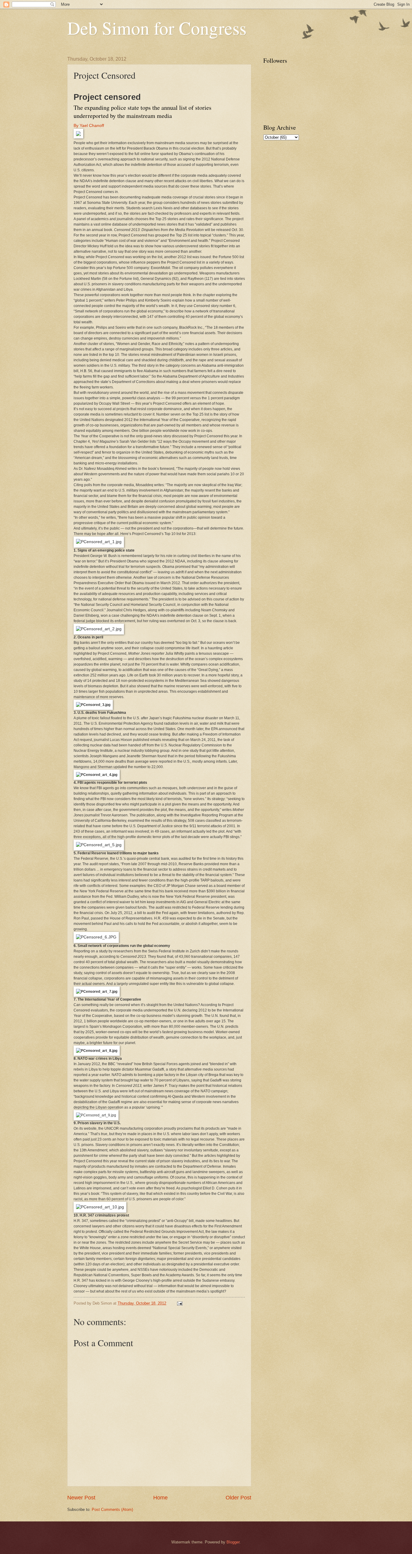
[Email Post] (179, 1303)
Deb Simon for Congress (156, 28)
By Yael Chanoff (89, 125)
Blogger (233, 1542)
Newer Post (81, 1498)
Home (160, 1498)
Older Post (238, 1498)
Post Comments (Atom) (112, 1509)
